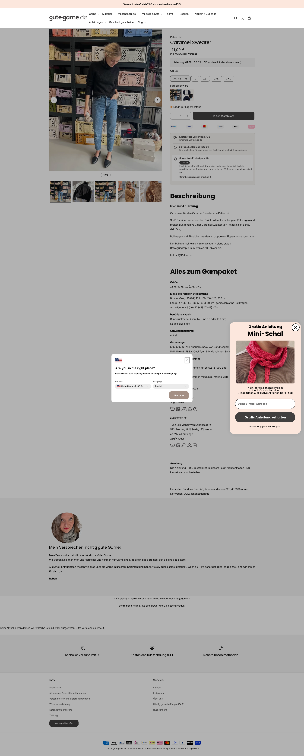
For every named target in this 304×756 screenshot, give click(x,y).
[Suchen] (235, 18)
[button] (250, 18)
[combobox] (130, 386)
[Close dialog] (296, 327)
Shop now (179, 395)
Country (119, 381)
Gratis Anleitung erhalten (265, 417)
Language (157, 381)
